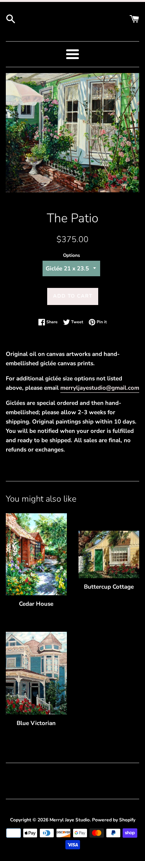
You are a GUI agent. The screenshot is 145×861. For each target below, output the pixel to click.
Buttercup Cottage (109, 587)
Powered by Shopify (113, 820)
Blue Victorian (36, 723)
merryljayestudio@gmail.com (99, 388)
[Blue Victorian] (36, 673)
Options (71, 255)
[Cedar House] (36, 554)
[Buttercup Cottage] (109, 554)
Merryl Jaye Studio (69, 820)
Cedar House (36, 604)
